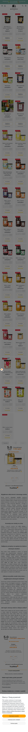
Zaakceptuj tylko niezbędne (14, 719)
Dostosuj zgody (14, 723)
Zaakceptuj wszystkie (14, 716)
